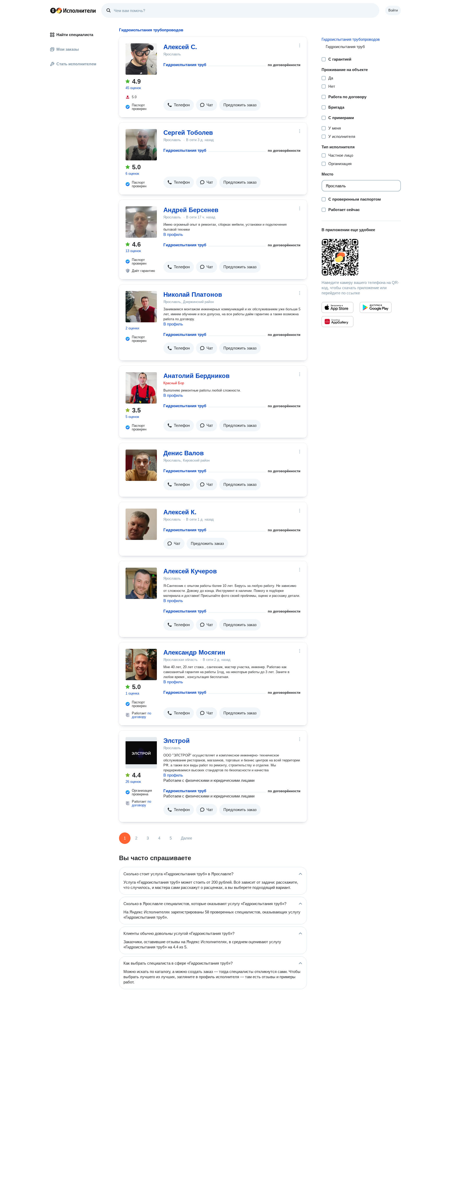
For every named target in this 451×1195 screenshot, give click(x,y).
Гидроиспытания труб (184, 64)
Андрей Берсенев (190, 209)
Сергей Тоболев (188, 132)
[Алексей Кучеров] (141, 583)
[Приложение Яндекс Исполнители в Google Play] (375, 307)
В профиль (173, 234)
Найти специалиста (74, 34)
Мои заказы (67, 49)
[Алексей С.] (141, 59)
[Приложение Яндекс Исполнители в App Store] (337, 307)
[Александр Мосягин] (141, 664)
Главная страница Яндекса (53, 10)
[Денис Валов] (141, 465)
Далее (186, 838)
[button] (178, 105)
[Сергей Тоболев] (141, 144)
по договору (141, 715)
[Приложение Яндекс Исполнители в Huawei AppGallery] (337, 321)
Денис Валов (183, 453)
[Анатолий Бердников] (141, 388)
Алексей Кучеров (190, 571)
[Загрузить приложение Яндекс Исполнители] (361, 257)
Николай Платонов (192, 294)
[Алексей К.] (141, 524)
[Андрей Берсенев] (141, 222)
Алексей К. (180, 512)
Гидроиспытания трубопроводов (351, 39)
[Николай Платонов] (141, 306)
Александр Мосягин (194, 652)
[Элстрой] (141, 752)
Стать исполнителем (76, 64)
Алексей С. (180, 46)
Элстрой (176, 740)
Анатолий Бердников (196, 375)
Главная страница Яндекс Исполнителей (73, 10)
